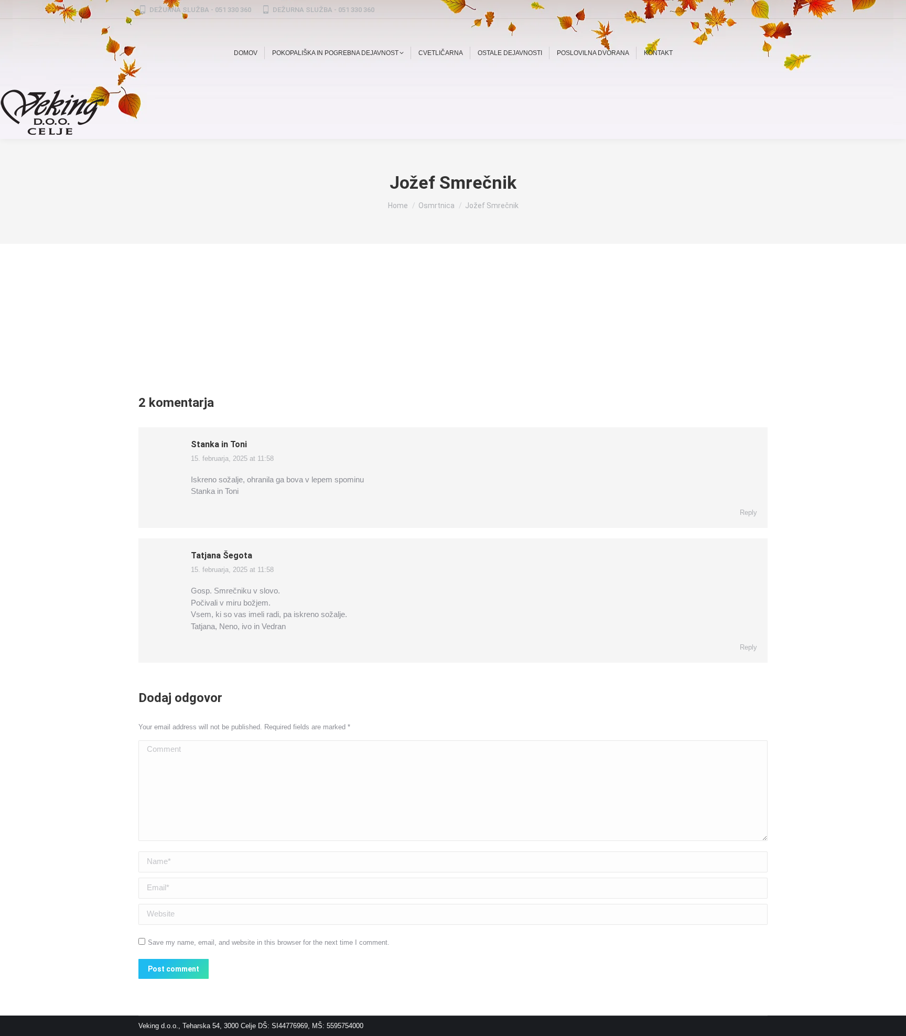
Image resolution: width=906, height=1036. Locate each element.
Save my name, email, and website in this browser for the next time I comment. (269, 942)
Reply (748, 512)
